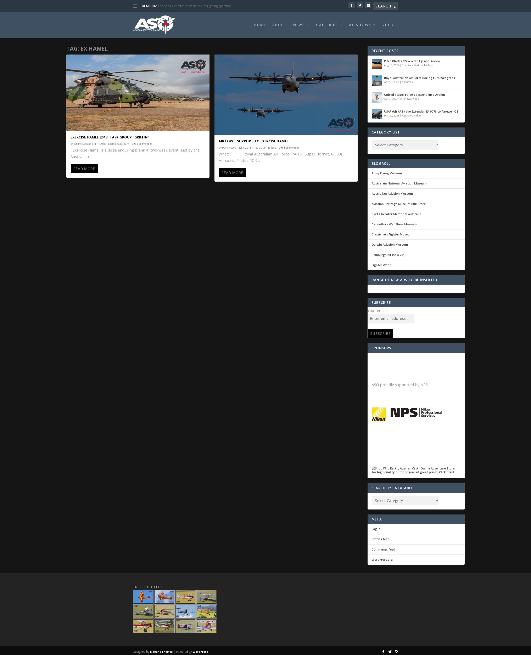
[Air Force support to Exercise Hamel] (286, 95)
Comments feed (383, 549)
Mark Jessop (229, 147)
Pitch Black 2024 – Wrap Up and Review (412, 61)
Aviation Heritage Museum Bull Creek (399, 204)
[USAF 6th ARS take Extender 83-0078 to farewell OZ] (377, 114)
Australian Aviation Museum (392, 193)
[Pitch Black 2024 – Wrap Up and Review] (377, 64)
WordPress (200, 652)
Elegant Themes (161, 652)
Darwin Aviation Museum (390, 244)
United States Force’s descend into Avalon (414, 95)
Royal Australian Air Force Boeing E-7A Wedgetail (419, 78)
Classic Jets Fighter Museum (392, 234)
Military (124, 144)
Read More (84, 168)
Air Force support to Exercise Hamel (254, 141)
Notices (271, 147)
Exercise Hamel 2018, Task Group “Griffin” (110, 137)
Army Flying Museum (387, 173)
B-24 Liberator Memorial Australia (396, 214)
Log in (376, 529)
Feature (418, 65)
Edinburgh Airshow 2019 (389, 255)
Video (388, 25)
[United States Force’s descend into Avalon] (377, 97)
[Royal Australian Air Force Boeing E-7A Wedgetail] (377, 80)
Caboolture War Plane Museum (394, 224)
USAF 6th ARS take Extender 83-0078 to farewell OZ (421, 111)
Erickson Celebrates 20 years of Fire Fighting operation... (195, 6)
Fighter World (381, 265)
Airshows (360, 25)
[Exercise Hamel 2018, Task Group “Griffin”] (137, 93)
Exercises (113, 144)
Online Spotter (82, 144)
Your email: (377, 310)
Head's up (260, 147)
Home (260, 25)
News (299, 25)
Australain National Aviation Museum (399, 183)
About (279, 25)
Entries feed (380, 539)
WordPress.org (382, 560)
